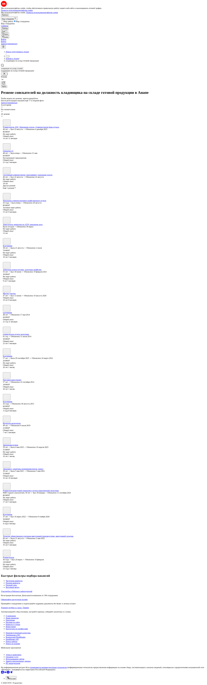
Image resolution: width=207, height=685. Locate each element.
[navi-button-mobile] (3, 47)
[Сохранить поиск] (3, 83)
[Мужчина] (7, 122)
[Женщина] (7, 146)
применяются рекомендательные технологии (48, 667)
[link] (5, 33)
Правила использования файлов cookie (42, 13)
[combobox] (12, 68)
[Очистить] (4, 74)
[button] (3, 39)
